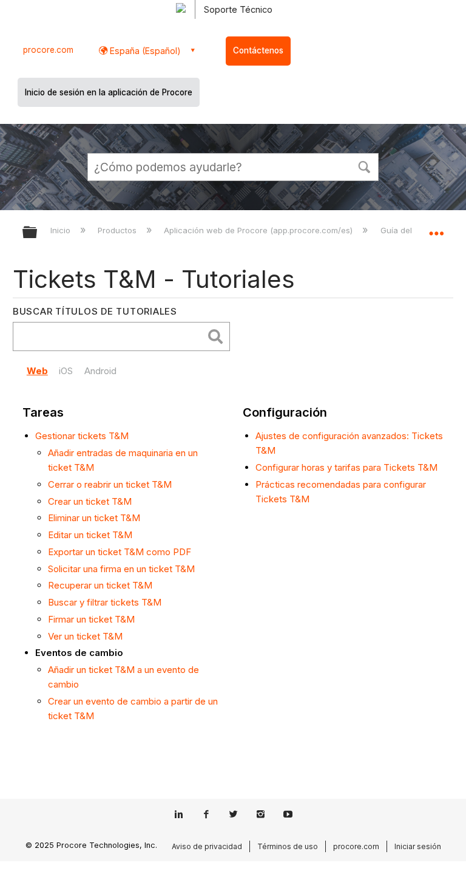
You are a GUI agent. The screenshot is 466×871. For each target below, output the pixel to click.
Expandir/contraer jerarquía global (37, 233)
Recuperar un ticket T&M (100, 585)
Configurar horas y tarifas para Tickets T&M (346, 467)
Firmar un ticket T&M (91, 619)
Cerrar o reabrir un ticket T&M (110, 484)
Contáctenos (258, 50)
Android (100, 371)
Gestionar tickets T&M (82, 436)
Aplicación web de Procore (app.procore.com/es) (259, 230)
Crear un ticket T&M (90, 501)
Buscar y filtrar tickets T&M (104, 602)
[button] (364, 165)
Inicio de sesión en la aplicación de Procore (108, 92)
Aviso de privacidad (207, 846)
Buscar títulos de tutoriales (95, 311)
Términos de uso (287, 846)
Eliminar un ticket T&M (94, 518)
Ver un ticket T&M (85, 636)
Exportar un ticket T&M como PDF (119, 552)
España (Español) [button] (144, 51)
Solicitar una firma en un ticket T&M (121, 569)
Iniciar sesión (417, 846)
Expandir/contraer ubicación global (436, 228)
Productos (118, 230)
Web (37, 371)
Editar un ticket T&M (90, 535)
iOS (66, 371)
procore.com (48, 50)
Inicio (61, 230)
